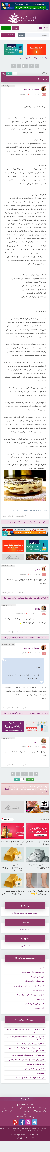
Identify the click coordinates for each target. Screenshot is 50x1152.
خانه (46, 27)
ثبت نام (9, 786)
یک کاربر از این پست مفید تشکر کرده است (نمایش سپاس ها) (25, 598)
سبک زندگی (37, 57)
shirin (37, 609)
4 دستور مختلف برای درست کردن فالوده (25, 913)
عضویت (5, 28)
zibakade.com (32, 1134)
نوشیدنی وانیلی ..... (25, 946)
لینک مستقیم (20, 516)
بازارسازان (19, 1137)
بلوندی (37, 742)
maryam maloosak (32, 89)
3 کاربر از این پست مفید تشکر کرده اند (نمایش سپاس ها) (26, 522)
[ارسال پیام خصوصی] (44, 94)
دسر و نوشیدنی (25, 57)
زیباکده (46, 57)
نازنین (37, 569)
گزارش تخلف (6, 516)
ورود (15, 28)
